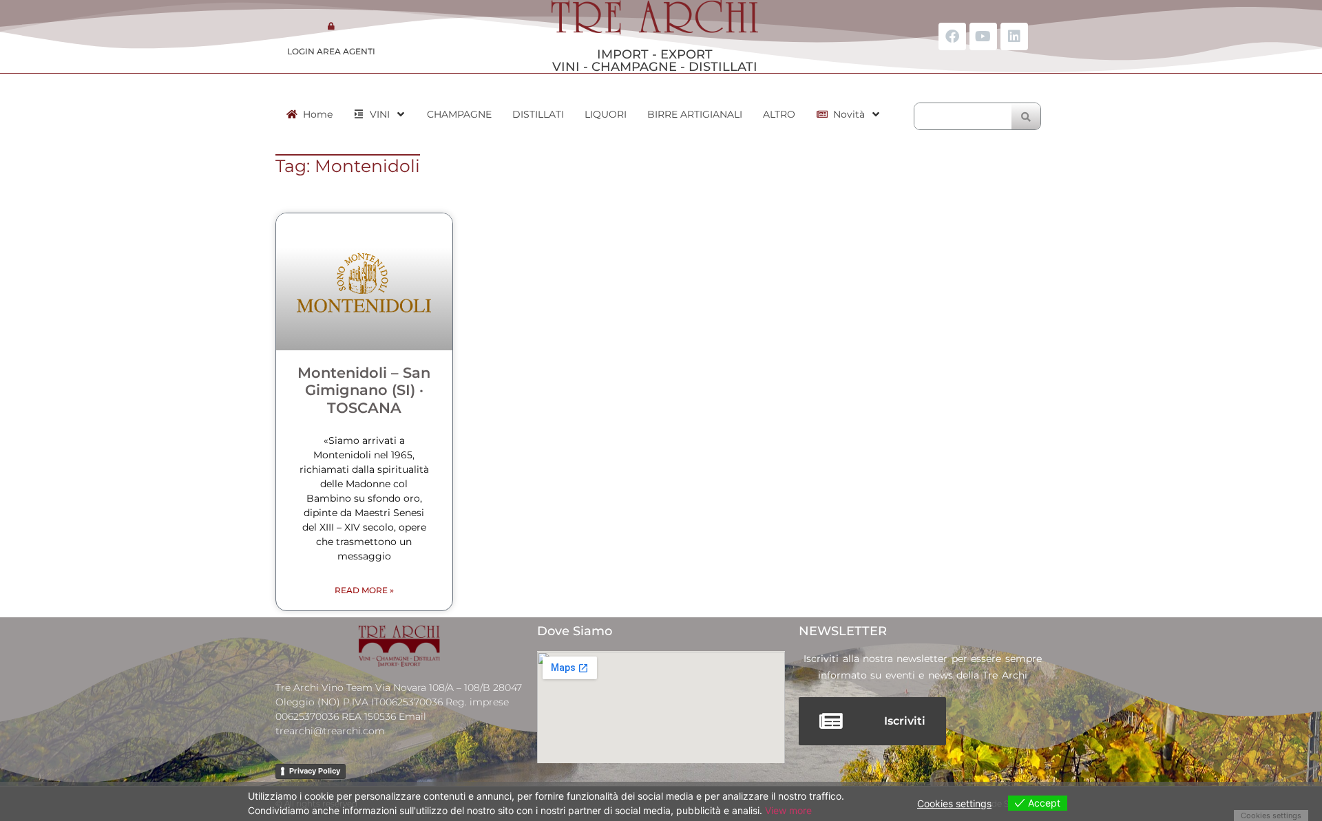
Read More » (364, 590)
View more (788, 810)
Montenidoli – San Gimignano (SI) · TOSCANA (363, 390)
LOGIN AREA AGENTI (331, 51)
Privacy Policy (314, 771)
